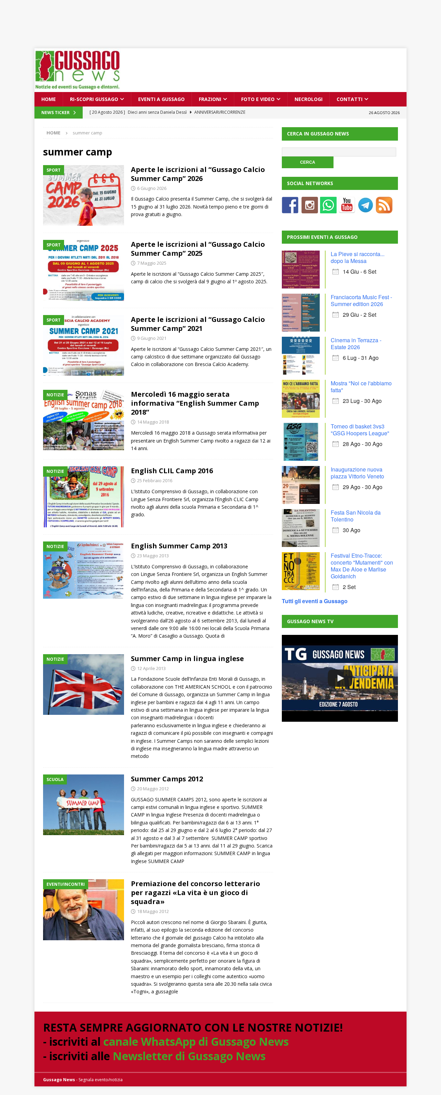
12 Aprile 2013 (151, 668)
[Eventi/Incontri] (83, 909)
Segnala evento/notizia (101, 1080)
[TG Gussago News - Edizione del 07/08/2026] (340, 678)
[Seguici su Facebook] (290, 209)
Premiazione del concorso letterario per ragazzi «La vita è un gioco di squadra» (195, 892)
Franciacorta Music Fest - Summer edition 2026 (361, 300)
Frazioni (210, 99)
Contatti (349, 99)
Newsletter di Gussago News (189, 1055)
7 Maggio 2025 (151, 263)
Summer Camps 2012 (167, 778)
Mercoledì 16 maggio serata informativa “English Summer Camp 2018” (195, 403)
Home (48, 99)
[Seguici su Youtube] (347, 209)
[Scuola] (83, 804)
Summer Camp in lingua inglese (187, 658)
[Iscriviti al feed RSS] (384, 209)
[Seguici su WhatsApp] (328, 209)
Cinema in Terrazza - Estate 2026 (356, 343)
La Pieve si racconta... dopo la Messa (357, 257)
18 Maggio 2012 (153, 911)
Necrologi (308, 99)
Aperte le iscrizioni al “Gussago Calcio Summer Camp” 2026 (198, 174)
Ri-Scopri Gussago (94, 99)
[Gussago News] (77, 88)
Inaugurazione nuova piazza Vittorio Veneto (357, 472)
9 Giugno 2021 (151, 338)
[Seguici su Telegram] (365, 209)
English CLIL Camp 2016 (172, 470)
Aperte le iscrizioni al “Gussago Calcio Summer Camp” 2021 (198, 324)
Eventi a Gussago (161, 99)
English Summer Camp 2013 (179, 545)
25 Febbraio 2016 (154, 480)
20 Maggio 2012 (153, 788)
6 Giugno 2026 (151, 188)
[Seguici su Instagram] (309, 209)
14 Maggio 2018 (153, 422)
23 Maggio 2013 (153, 555)
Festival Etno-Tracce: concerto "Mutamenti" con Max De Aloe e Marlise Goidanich (362, 565)
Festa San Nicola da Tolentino (356, 515)
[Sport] (83, 195)
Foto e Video (258, 99)
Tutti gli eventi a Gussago (315, 601)
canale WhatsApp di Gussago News (196, 1041)
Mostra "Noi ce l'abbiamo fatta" (361, 386)
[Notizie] (83, 420)
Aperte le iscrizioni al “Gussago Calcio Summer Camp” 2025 (198, 249)
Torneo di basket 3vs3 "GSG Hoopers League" (360, 429)
